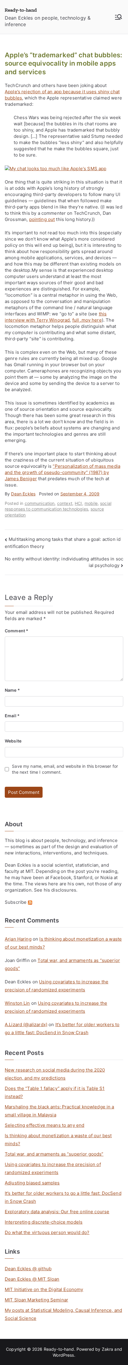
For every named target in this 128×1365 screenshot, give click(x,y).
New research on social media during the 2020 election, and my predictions (55, 1074)
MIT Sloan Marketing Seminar (36, 1300)
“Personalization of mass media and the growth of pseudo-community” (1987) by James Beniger (62, 472)
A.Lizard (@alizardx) (26, 1024)
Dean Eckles (23, 493)
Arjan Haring (18, 939)
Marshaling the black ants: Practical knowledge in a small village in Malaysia (59, 1111)
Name (12, 690)
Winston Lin (17, 1003)
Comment (16, 630)
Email (12, 715)
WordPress (63, 1355)
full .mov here (87, 320)
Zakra (107, 1349)
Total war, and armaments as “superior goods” (54, 1154)
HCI (78, 503)
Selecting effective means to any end (44, 1125)
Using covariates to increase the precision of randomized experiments (53, 1168)
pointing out (42, 219)
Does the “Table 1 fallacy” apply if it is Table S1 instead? (55, 1092)
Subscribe (16, 902)
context (64, 503)
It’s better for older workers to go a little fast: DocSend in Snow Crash (63, 1197)
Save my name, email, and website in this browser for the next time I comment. (65, 769)
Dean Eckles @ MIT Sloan (32, 1279)
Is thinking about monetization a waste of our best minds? (58, 1139)
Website (13, 740)
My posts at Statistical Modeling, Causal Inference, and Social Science (63, 1314)
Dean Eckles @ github (28, 1268)
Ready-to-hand (21, 10)
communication (40, 503)
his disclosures (60, 890)
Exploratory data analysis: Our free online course (57, 1211)
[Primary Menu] (118, 17)
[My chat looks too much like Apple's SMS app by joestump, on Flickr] (55, 168)
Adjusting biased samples (32, 1183)
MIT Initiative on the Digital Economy (44, 1289)
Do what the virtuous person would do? (47, 1232)
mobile (91, 503)
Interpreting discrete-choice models (43, 1222)
